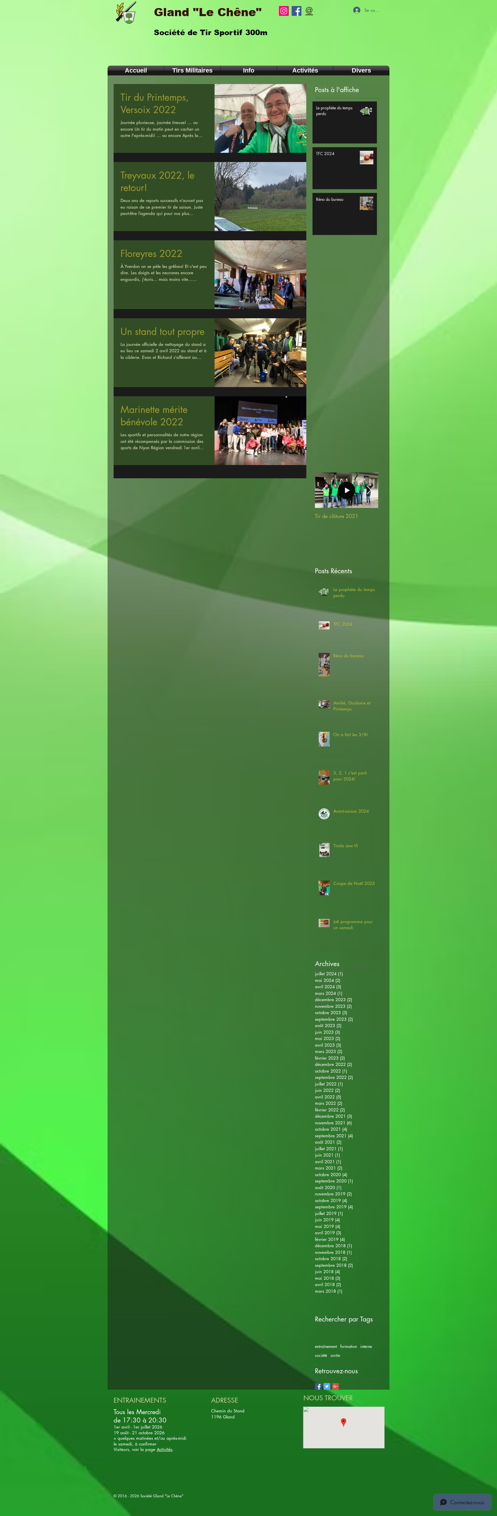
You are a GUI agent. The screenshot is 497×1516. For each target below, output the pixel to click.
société (321, 1355)
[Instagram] (284, 11)
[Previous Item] (324, 490)
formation (348, 1346)
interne (366, 1346)
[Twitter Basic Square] (327, 1386)
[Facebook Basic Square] (318, 1386)
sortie (335, 1355)
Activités (164, 1449)
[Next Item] (369, 490)
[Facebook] (296, 11)
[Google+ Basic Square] (335, 1386)
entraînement (326, 1346)
